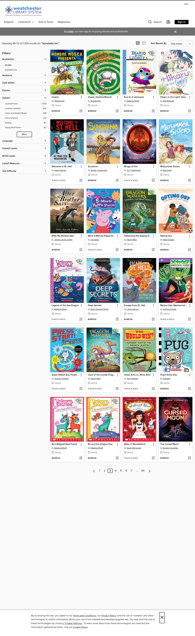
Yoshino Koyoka (169, 309)
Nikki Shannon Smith (99, 309)
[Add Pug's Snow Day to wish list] (189, 389)
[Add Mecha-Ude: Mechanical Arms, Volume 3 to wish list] (189, 319)
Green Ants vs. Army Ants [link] (137, 375)
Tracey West (132, 240)
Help (186, 4)
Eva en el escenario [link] (134, 97)
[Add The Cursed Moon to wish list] (189, 458)
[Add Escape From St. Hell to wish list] (153, 319)
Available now (11, 70)
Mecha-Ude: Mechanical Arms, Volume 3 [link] (174, 305)
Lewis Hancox (60, 170)
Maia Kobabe (168, 240)
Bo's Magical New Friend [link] (64, 444)
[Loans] (168, 23)
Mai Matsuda (168, 101)
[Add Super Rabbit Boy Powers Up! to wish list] (81, 389)
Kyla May (166, 378)
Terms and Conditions (84, 615)
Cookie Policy (80, 627)
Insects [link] (55, 97)
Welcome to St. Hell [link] (62, 166)
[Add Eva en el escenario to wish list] (153, 111)
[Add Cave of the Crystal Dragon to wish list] (117, 389)
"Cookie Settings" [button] (73, 623)
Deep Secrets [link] (94, 305)
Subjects (9, 22)
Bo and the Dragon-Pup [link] (100, 444)
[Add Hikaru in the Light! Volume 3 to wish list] (189, 111)
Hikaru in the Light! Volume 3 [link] (174, 97)
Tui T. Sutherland (134, 170)
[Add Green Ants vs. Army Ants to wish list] (153, 389)
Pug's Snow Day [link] (168, 375)
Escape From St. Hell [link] (134, 305)
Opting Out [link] (166, 236)
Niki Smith (167, 170)
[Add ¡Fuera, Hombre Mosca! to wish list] (117, 111)
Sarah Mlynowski (134, 448)
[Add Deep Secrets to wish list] (117, 319)
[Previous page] (94, 471)
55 (143, 470)
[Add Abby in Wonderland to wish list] (153, 458)
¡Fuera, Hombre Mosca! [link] (100, 97)
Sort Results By (159, 43)
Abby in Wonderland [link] (134, 444)
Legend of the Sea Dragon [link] (65, 305)
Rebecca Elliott (133, 101)
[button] (154, 23)
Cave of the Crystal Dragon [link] (102, 375)
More (24, 134)
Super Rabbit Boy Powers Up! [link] (66, 375)
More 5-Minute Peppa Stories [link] (102, 236)
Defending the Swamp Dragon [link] (138, 236)
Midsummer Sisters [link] (170, 166)
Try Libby (69, 31)
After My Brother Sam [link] (63, 236)
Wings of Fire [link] (131, 166)
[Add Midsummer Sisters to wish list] (189, 181)
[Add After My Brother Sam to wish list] (81, 250)
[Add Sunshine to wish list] (117, 181)
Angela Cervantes (170, 448)
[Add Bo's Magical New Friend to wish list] (81, 458)
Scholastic (94, 240)
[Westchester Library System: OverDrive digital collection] (25, 10)
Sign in (182, 22)
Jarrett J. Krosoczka (98, 170)
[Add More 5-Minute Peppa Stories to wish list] (117, 250)
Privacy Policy (108, 615)
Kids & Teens (46, 22)
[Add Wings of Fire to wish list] (153, 181)
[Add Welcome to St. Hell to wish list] (81, 181)
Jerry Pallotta (132, 378)
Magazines (64, 22)
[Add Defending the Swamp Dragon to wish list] (153, 250)
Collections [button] (25, 22)
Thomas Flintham (61, 378)
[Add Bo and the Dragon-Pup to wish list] (117, 458)
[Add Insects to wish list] (81, 111)
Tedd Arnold (59, 101)
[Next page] (150, 471)
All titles (8, 65)
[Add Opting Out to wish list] (189, 250)
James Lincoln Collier (63, 240)
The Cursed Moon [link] (169, 444)
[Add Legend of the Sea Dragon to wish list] (81, 319)
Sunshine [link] (93, 166)
